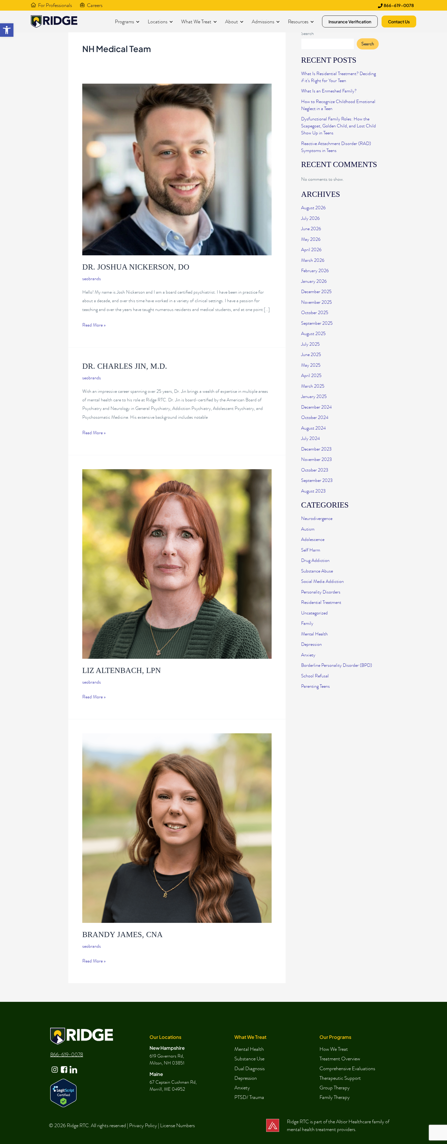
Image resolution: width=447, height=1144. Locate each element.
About (231, 21)
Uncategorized (314, 613)
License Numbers (177, 1125)
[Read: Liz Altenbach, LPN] (177, 563)
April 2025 (311, 375)
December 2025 (316, 291)
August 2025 (313, 333)
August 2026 (313, 208)
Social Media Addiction (322, 581)
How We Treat (333, 1049)
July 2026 (310, 218)
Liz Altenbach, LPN (121, 670)
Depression (311, 644)
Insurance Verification (350, 21)
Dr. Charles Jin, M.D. (124, 366)
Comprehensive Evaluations (347, 1068)
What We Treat (196, 21)
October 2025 (314, 312)
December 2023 (316, 449)
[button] (6, 30)
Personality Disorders (320, 592)
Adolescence (312, 539)
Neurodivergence (316, 518)
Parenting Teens (315, 686)
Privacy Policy (143, 1125)
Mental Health (314, 634)
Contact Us (399, 21)
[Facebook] (63, 1065)
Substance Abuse (317, 571)
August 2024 (313, 428)
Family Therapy (334, 1097)
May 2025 (311, 365)
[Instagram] (54, 1065)
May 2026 (311, 239)
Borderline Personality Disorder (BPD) (336, 665)
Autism (308, 529)
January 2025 (314, 396)
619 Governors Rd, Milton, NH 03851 (167, 1059)
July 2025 (310, 344)
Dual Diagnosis (249, 1068)
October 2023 (314, 470)
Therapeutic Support (340, 1078)
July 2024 (310, 438)
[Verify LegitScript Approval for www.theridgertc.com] (63, 1092)
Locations (157, 21)
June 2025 (311, 354)
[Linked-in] (73, 1065)
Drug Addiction (315, 560)
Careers (94, 5)
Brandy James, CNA (122, 934)
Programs (124, 21)
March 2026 (312, 260)
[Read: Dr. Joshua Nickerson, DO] (177, 169)
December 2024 (316, 407)
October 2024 (314, 417)
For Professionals (55, 5)
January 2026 (314, 281)
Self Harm (310, 550)
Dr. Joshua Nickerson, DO (135, 267)
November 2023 (316, 459)
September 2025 (317, 323)
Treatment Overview (339, 1058)
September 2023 (317, 480)
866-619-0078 (399, 5)
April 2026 (311, 250)
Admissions (263, 21)
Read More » (94, 325)
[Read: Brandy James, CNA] (177, 827)
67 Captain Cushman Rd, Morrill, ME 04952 (173, 1085)
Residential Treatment (321, 602)
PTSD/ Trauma (249, 1097)
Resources (298, 21)
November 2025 (316, 302)
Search (307, 33)
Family (307, 623)
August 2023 (313, 491)
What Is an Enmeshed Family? (328, 91)
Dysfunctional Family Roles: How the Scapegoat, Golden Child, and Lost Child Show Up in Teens (338, 126)
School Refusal (315, 676)
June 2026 (311, 229)
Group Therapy (334, 1087)
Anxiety (308, 655)
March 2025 (312, 386)
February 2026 (315, 270)
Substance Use (249, 1058)
